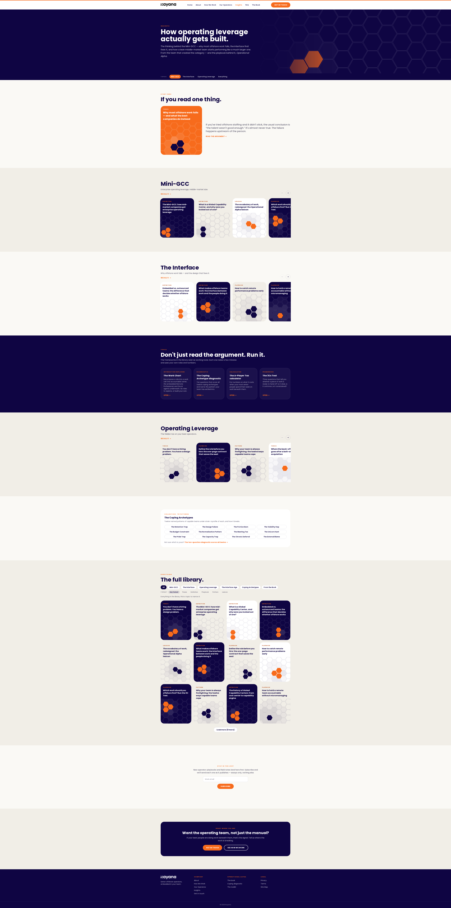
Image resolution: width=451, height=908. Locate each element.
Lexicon (225, 592)
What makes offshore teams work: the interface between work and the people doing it (213, 291)
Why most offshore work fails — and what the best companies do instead (180, 116)
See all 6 (166, 438)
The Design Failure (210, 527)
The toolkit (231, 887)
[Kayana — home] (168, 5)
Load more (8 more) (226, 730)
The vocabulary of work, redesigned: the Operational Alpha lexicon (249, 207)
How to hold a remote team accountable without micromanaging (284, 291)
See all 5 (166, 278)
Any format (174, 592)
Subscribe (225, 786)
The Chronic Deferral (241, 537)
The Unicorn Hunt (271, 532)
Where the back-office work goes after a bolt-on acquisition (285, 452)
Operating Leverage (206, 76)
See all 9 (166, 194)
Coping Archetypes (250, 587)
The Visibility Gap (271, 527)
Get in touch (280, 5)
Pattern (215, 592)
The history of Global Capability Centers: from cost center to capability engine (241, 694)
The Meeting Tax (241, 532)
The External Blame (272, 537)
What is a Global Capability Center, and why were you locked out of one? (212, 207)
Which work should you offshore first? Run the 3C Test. (283, 207)
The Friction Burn (241, 527)
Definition (194, 592)
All (164, 587)
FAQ (247, 5)
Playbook (205, 592)
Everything (222, 76)
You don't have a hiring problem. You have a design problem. (176, 452)
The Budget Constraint (179, 532)
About (198, 5)
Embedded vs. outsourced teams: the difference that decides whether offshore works (176, 292)
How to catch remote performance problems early (249, 289)
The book (231, 880)
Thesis (184, 592)
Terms (263, 884)
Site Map (264, 887)
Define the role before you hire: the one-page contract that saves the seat (213, 452)
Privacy (264, 880)
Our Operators (225, 5)
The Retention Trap (179, 527)
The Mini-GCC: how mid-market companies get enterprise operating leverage (175, 208)
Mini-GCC (175, 76)
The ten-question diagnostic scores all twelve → (206, 542)
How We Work (210, 5)
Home (189, 5)
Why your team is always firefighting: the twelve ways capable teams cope (249, 452)
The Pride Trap (179, 537)
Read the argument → (216, 136)
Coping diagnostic (234, 884)
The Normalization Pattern (210, 532)
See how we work (236, 848)
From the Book (270, 587)
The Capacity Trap (210, 537)
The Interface (188, 76)
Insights (238, 5)
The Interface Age (229, 587)
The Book (256, 5)
